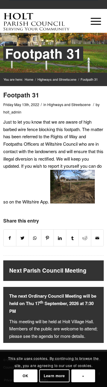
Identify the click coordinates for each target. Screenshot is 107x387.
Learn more (54, 375)
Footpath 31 (43, 53)
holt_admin (12, 111)
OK (25, 375)
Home (29, 79)
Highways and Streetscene (56, 79)
